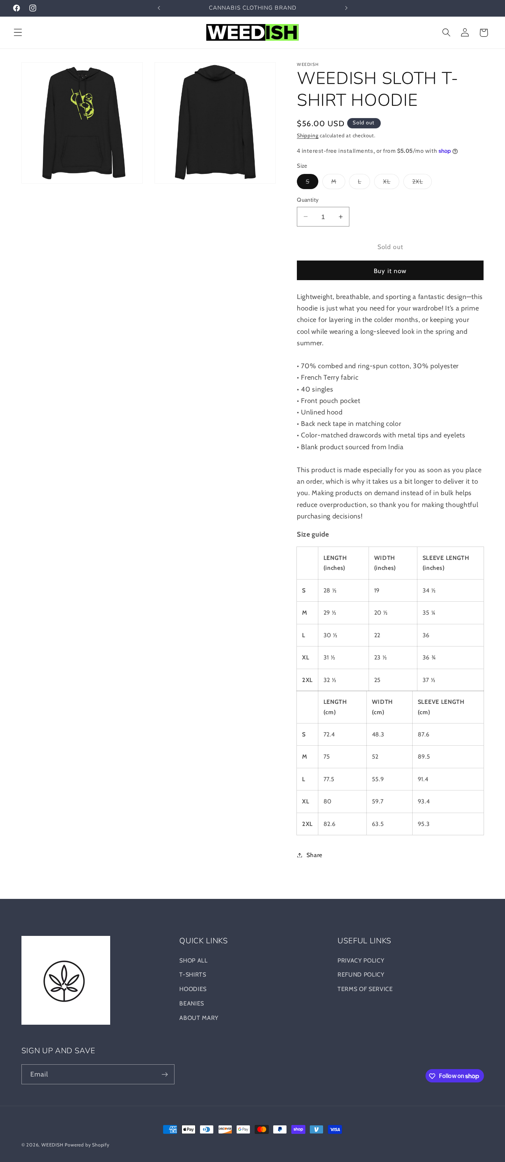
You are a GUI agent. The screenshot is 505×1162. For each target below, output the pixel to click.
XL (391, 183)
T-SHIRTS (192, 974)
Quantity (308, 200)
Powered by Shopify (87, 1145)
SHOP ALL (193, 960)
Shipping (307, 135)
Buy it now (390, 271)
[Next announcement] (346, 8)
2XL (422, 183)
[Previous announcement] (158, 8)
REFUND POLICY (361, 974)
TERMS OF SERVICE (365, 989)
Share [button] (314, 855)
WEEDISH (52, 1145)
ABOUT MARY (198, 1017)
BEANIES (191, 1003)
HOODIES (193, 989)
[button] (18, 32)
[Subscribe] (164, 1074)
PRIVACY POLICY (361, 960)
